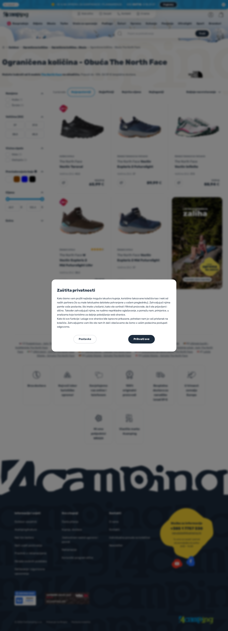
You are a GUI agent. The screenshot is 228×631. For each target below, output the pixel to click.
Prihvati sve (141, 339)
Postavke (85, 339)
